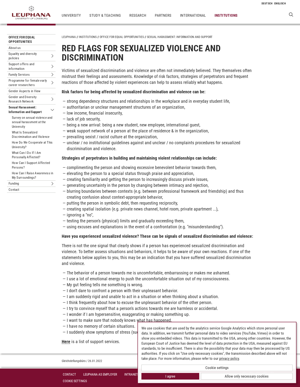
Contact (14, 190)
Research (137, 15)
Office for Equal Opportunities (22, 39)
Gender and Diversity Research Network (22, 99)
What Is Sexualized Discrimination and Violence (31, 134)
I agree (170, 376)
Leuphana (69, 37)
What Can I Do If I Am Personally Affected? (26, 155)
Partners (163, 15)
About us (15, 48)
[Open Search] (291, 14)
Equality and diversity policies (23, 56)
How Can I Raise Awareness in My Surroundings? (32, 175)
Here (66, 341)
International (193, 15)
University (71, 15)
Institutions (226, 15)
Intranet (131, 374)
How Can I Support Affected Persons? (31, 165)
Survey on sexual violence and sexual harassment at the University (32, 122)
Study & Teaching (105, 15)
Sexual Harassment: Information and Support (25, 109)
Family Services (19, 75)
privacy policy (229, 358)
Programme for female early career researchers (28, 83)
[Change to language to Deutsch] (267, 3)
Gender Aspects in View (25, 91)
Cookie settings (217, 367)
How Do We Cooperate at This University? (32, 144)
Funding (14, 183)
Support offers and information (21, 66)
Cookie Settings (75, 381)
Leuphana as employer (100, 374)
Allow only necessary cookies (247, 376)
